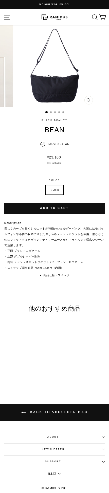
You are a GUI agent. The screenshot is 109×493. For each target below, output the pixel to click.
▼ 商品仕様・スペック (54, 275)
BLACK (54, 189)
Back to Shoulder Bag (58, 412)
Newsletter (53, 449)
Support (53, 461)
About (53, 437)
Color (54, 180)
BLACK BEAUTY (54, 120)
